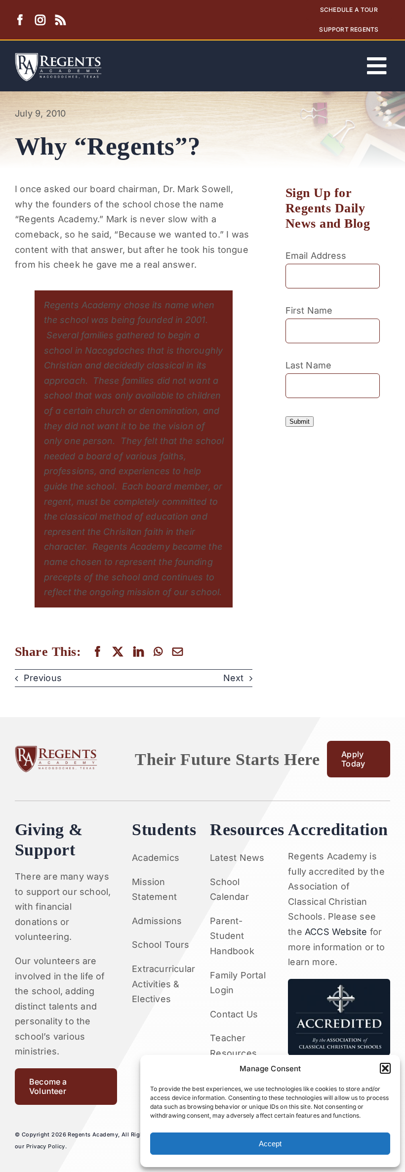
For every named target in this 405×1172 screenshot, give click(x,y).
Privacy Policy (45, 1146)
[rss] (60, 20)
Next (233, 678)
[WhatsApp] (158, 651)
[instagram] (40, 20)
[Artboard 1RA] (58, 57)
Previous (43, 678)
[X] (118, 651)
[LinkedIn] (138, 651)
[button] (385, 1068)
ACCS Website (336, 932)
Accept (270, 1143)
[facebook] (20, 20)
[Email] (177, 651)
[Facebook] (97, 651)
